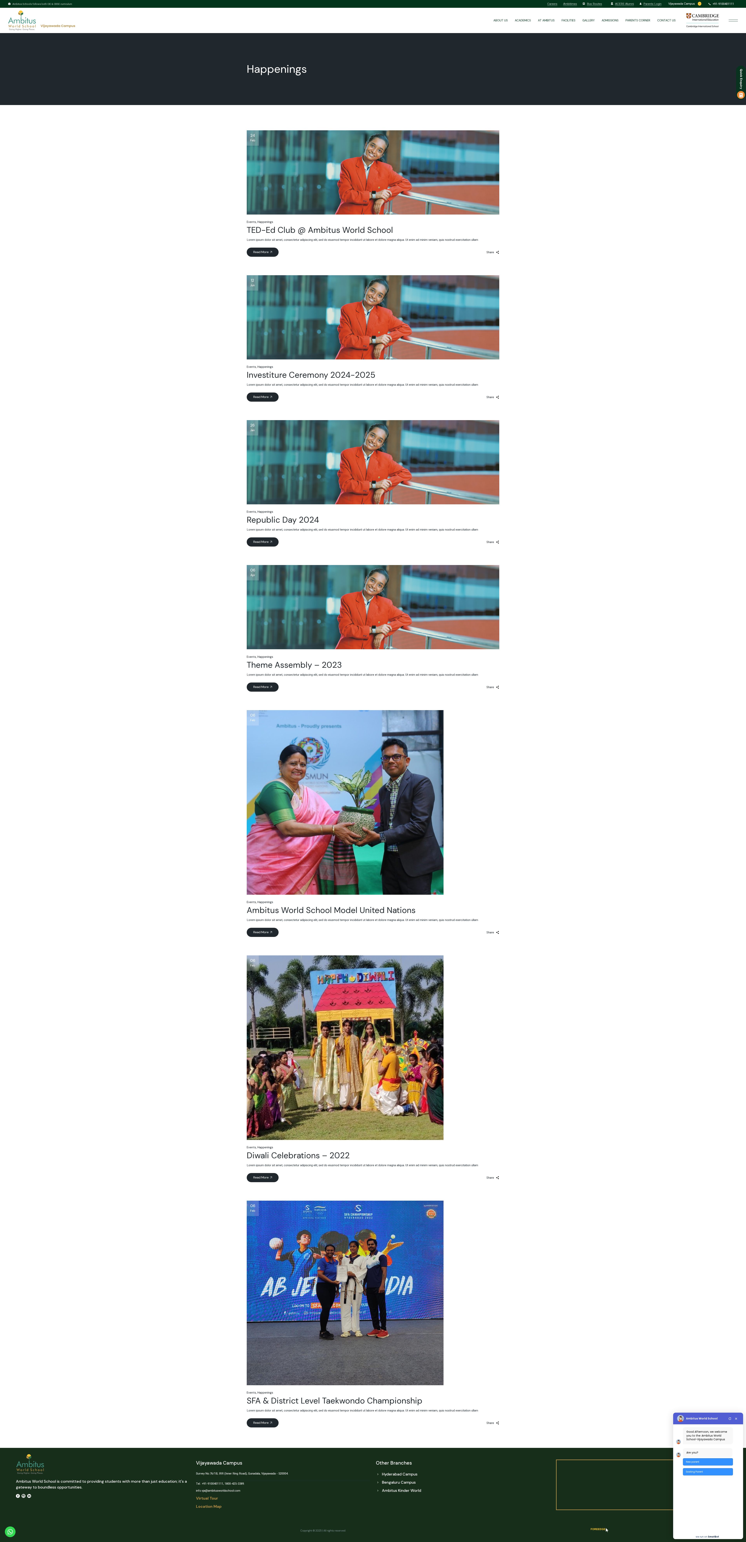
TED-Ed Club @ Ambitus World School (320, 230)
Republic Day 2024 (283, 519)
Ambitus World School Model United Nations (331, 910)
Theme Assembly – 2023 (294, 665)
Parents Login (652, 4)
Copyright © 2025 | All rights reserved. (323, 1530)
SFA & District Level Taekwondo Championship (334, 1400)
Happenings (265, 222)
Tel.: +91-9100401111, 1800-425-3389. (220, 1484)
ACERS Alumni (624, 4)
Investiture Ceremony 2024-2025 (311, 375)
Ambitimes (570, 4)
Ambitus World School (702, 1418)
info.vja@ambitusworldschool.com (218, 1491)
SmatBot (713, 1536)
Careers (552, 4)
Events (251, 222)
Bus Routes (594, 4)
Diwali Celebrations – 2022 (298, 1155)
